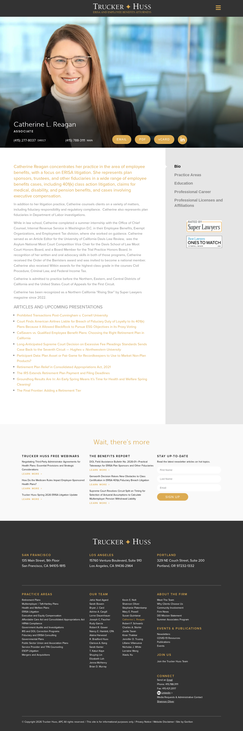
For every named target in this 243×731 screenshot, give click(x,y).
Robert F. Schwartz (132, 623)
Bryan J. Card (96, 608)
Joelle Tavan (129, 631)
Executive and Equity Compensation (41, 616)
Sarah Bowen (96, 604)
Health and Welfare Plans (35, 608)
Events (161, 646)
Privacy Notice (143, 722)
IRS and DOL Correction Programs (40, 631)
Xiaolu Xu (127, 655)
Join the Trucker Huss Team (172, 661)
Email (170, 680)
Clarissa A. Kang (98, 643)
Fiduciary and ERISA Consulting (39, 635)
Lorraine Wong (130, 651)
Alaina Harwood (98, 635)
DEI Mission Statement (169, 616)
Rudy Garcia (96, 623)
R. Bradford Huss (98, 639)
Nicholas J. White (131, 647)
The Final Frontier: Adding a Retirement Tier (49, 390)
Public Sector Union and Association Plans (45, 643)
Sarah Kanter (96, 647)
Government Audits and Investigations (43, 627)
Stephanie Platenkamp (134, 608)
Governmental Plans (33, 639)
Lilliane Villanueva (132, 643)
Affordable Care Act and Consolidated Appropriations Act (53, 619)
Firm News (163, 612)
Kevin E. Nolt (129, 600)
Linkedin (166, 693)
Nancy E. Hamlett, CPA (101, 631)
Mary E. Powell (130, 612)
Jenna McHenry (98, 663)
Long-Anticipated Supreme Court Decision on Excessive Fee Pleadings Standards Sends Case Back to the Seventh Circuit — (82, 347)
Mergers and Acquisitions (36, 655)
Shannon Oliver (130, 604)
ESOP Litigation (30, 651)
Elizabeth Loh (96, 659)
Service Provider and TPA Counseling (42, 647)
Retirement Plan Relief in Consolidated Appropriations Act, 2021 (64, 367)
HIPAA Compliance (32, 623)
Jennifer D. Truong (132, 639)
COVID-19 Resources (168, 638)
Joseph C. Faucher (99, 619)
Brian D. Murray (98, 666)
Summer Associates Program (173, 619)
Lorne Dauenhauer (99, 616)
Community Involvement (170, 608)
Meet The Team (165, 600)
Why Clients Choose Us (170, 604)
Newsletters (163, 634)
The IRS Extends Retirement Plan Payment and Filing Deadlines (63, 373)
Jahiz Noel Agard (98, 600)
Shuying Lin (95, 655)
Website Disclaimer (163, 722)
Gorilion (188, 722)
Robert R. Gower (98, 627)
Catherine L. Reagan (133, 619)
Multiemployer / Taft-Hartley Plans (40, 604)
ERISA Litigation (30, 612)
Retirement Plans (31, 600)
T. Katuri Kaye (96, 651)
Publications (163, 642)
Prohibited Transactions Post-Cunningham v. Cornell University (62, 315)
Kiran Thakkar (129, 635)
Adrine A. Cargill (98, 612)
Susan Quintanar (131, 616)
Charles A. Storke (131, 627)
